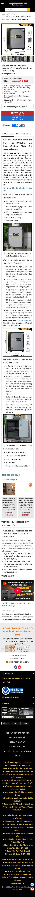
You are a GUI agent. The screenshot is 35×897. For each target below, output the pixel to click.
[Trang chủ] (20, 3)
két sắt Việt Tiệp (21, 733)
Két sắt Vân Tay (11, 751)
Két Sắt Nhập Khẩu (17, 737)
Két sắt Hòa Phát (17, 742)
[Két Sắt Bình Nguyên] (12, 690)
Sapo (23, 892)
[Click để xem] (17, 39)
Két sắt (9, 733)
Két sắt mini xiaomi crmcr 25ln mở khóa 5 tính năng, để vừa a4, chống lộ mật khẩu (26, 502)
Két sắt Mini (25, 751)
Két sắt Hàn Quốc (17, 746)
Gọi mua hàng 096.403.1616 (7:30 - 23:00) (15, 678)
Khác (17, 756)
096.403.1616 (18, 659)
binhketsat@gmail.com (19, 662)
